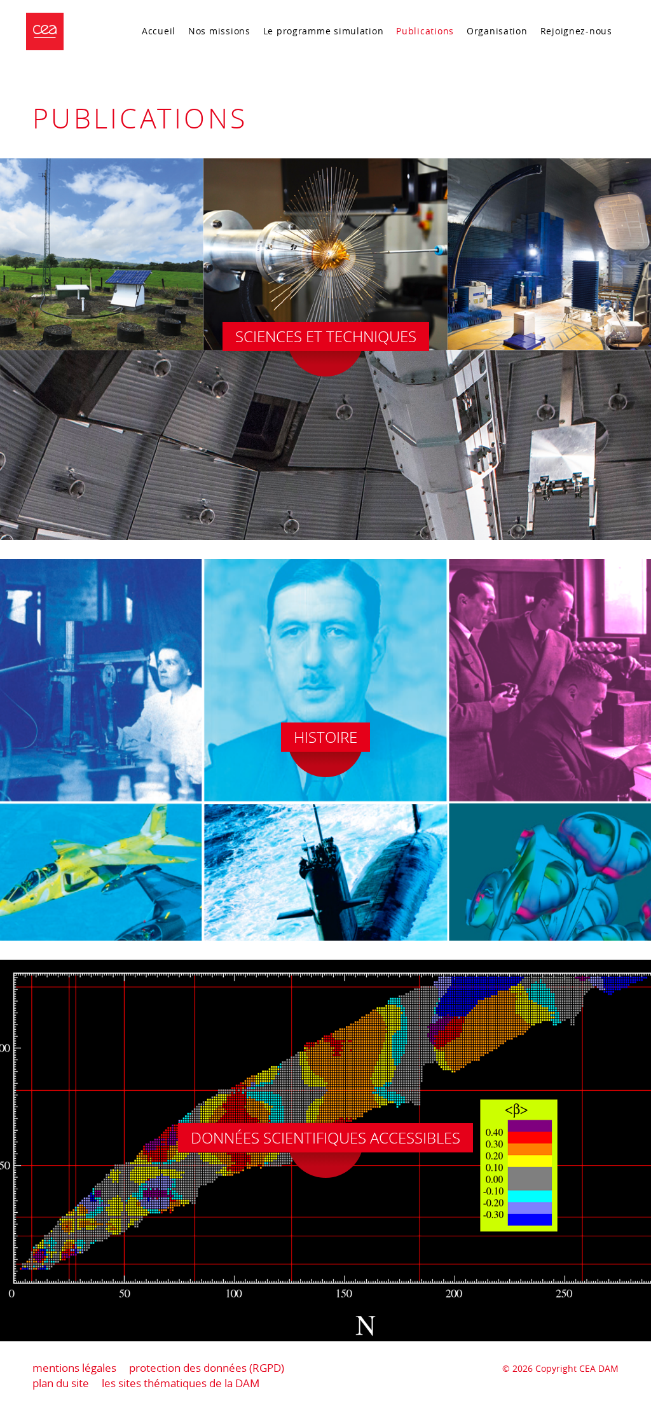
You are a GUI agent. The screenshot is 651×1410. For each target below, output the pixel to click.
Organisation (497, 31)
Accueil (158, 31)
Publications (425, 31)
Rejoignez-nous (576, 31)
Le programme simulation (323, 31)
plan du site (60, 1383)
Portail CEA (586, 55)
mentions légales (74, 1367)
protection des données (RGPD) (206, 1367)
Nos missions (219, 31)
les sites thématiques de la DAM (180, 1383)
